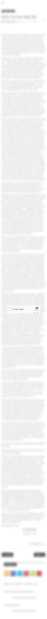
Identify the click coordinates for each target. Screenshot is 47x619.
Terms (38, 312)
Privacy (34, 312)
